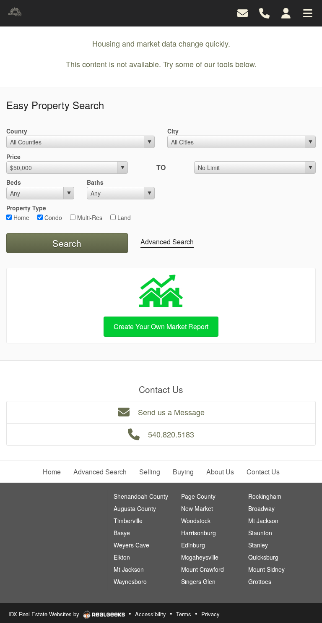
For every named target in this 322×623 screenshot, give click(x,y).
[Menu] (307, 12)
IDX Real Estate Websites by (44, 614)
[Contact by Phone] (264, 12)
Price (13, 156)
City (173, 131)
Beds (13, 182)
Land (123, 217)
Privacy (210, 614)
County (16, 131)
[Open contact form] (242, 12)
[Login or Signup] (286, 12)
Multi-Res (88, 217)
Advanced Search (167, 241)
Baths (95, 182)
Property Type (26, 208)
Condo (52, 217)
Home (20, 217)
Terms (183, 614)
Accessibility (150, 614)
